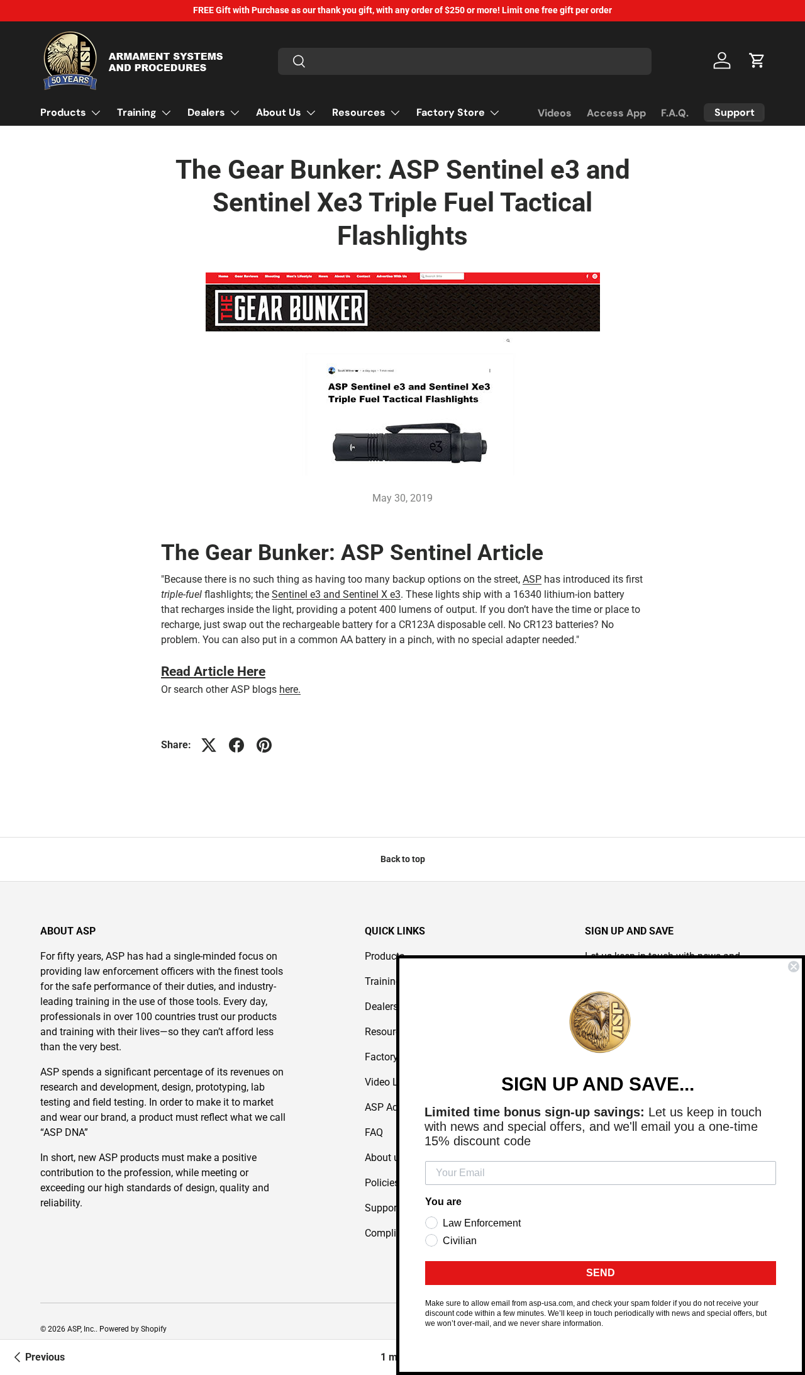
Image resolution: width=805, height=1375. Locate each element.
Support (382, 1208)
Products (63, 112)
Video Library (394, 1082)
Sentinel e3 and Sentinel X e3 (336, 594)
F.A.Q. (675, 113)
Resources (359, 112)
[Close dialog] (793, 966)
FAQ (374, 1132)
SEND (600, 1272)
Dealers (206, 112)
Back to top (402, 859)
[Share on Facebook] (236, 745)
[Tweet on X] (209, 745)
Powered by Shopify (133, 1329)
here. (290, 689)
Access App (616, 113)
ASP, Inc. (81, 1329)
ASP (532, 579)
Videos (555, 113)
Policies (382, 1183)
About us (384, 1158)
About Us (278, 112)
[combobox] (465, 60)
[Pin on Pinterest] (264, 745)
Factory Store (450, 112)
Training (137, 112)
